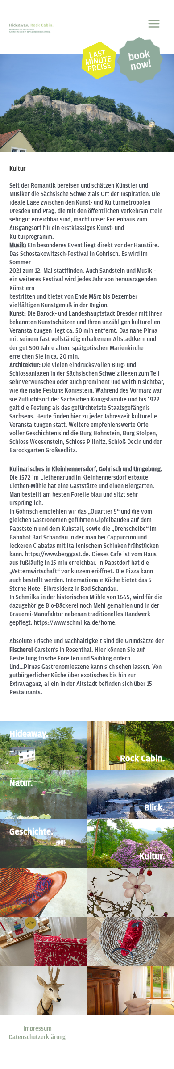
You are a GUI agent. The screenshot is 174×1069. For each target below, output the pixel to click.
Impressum (37, 1028)
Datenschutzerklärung (37, 1036)
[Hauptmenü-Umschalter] (154, 23)
